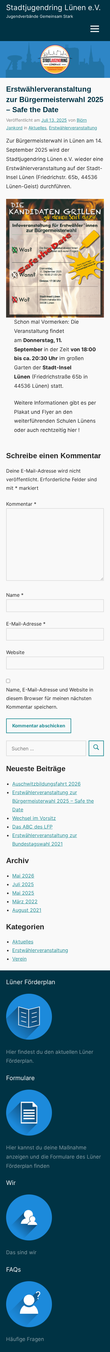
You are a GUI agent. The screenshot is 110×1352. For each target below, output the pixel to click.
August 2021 (26, 910)
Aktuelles (37, 127)
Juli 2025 (23, 884)
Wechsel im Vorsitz (34, 818)
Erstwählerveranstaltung (73, 127)
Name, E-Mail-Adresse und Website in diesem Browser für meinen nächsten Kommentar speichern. (49, 698)
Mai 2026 (23, 876)
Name (15, 595)
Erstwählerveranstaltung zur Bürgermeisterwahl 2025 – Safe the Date (53, 801)
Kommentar (21, 504)
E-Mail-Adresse (26, 624)
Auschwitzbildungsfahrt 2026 (46, 784)
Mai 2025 (23, 893)
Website (15, 652)
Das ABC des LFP (32, 827)
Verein (19, 959)
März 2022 (25, 901)
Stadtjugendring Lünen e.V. (53, 7)
